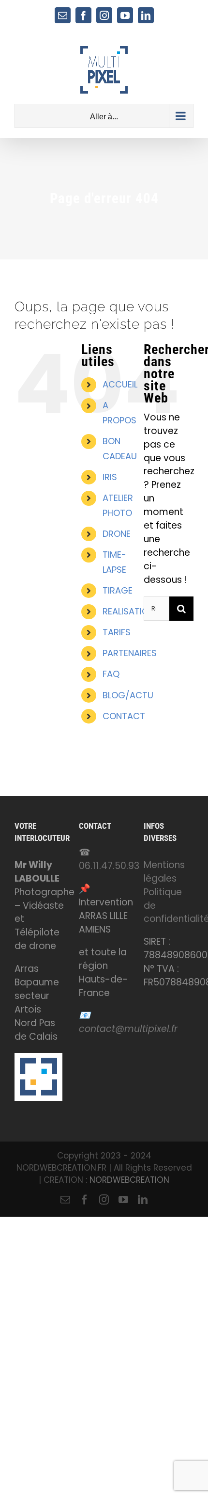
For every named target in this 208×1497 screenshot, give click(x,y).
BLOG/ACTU (128, 695)
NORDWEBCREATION (129, 1180)
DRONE (117, 534)
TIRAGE (118, 590)
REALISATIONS (131, 611)
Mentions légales (164, 871)
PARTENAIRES (130, 653)
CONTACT (124, 716)
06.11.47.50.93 (109, 865)
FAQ (111, 674)
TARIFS (117, 632)
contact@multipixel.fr (128, 1028)
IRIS (110, 477)
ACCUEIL (120, 384)
